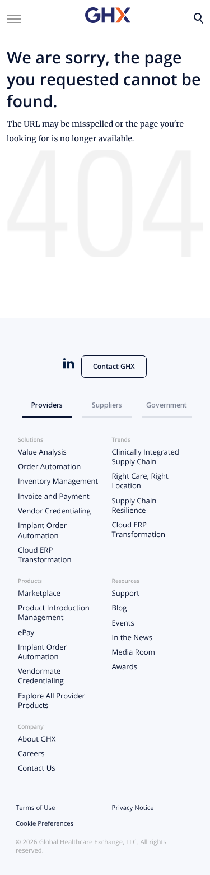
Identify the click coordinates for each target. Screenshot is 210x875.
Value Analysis (42, 452)
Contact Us (36, 768)
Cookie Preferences (44, 824)
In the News (132, 637)
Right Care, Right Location (140, 480)
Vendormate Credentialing (41, 676)
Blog (119, 608)
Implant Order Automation (42, 530)
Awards (125, 666)
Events (123, 623)
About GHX (36, 739)
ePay (26, 632)
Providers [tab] (47, 405)
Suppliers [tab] (107, 405)
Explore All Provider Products (51, 700)
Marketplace (39, 593)
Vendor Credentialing (54, 511)
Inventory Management (58, 481)
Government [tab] (166, 405)
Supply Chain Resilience (134, 505)
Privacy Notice (133, 808)
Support (125, 593)
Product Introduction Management (54, 612)
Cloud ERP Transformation (44, 554)
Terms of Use (35, 808)
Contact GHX (114, 366)
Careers (31, 753)
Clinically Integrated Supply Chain (145, 456)
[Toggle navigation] (14, 18)
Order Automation (49, 466)
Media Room (133, 652)
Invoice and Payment (54, 496)
